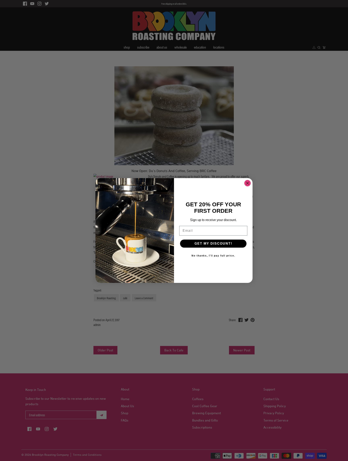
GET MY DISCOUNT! (213, 243)
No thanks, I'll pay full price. (213, 255)
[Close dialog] (247, 183)
